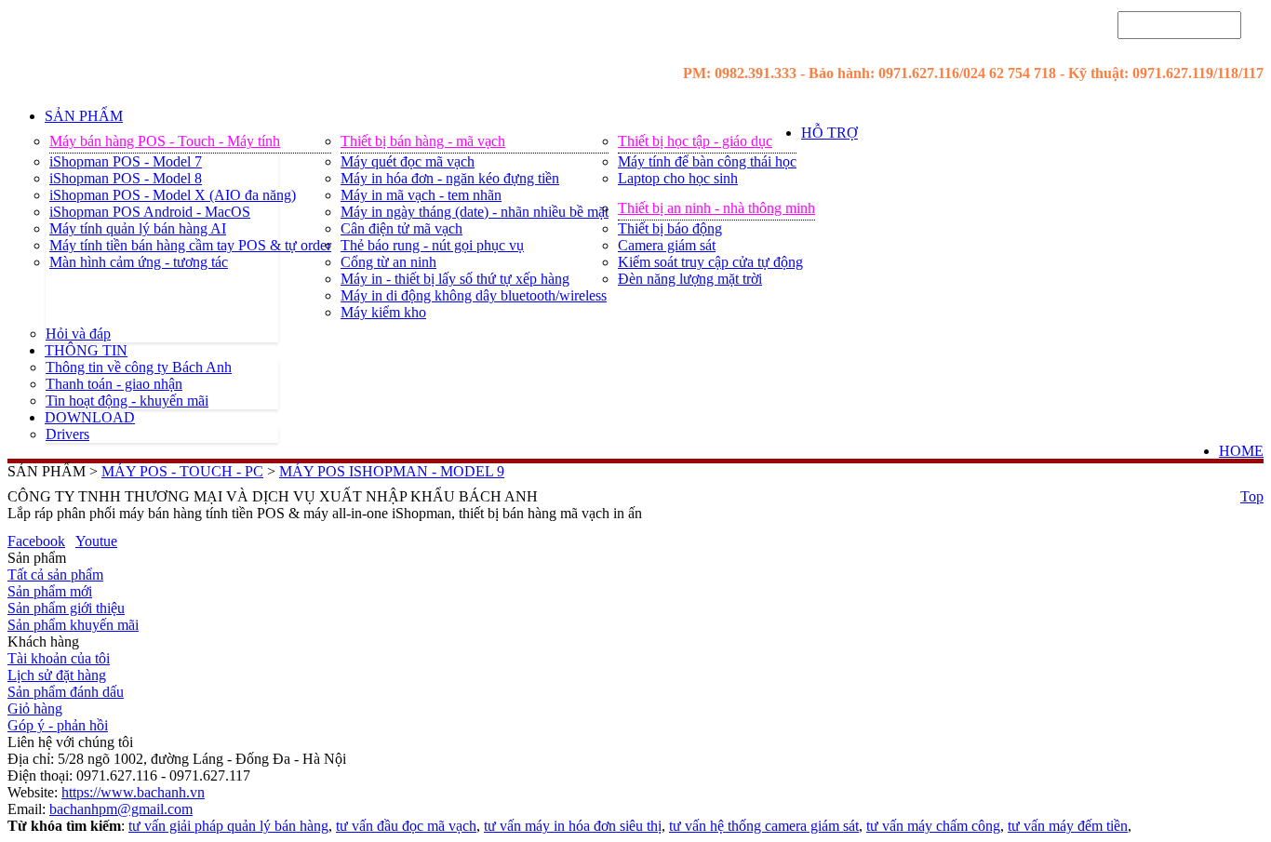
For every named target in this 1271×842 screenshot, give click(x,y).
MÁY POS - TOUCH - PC (182, 471)
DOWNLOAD (90, 417)
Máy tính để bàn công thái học (707, 161)
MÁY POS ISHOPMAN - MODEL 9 (391, 471)
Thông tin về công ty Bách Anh (139, 367)
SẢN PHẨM (84, 116)
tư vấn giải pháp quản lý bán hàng (228, 826)
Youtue (96, 541)
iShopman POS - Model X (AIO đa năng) (172, 195)
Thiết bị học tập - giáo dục (695, 141)
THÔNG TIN (86, 350)
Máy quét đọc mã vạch (408, 161)
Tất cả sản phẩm (55, 574)
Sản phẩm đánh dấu (65, 692)
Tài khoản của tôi (58, 658)
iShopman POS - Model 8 (125, 178)
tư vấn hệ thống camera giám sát (764, 826)
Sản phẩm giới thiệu (66, 608)
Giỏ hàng (34, 708)
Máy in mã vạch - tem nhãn (421, 195)
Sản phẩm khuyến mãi (73, 625)
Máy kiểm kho (383, 312)
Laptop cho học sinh (678, 178)
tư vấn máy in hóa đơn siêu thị (573, 826)
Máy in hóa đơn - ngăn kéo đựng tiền (450, 178)
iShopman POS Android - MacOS (149, 212)
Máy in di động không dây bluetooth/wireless (474, 295)
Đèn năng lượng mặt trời (690, 279)
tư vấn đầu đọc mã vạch (406, 826)
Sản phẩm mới (49, 591)
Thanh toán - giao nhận (114, 384)
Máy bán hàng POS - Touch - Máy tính (164, 141)
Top (1252, 496)
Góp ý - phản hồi (57, 725)
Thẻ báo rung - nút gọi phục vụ (432, 245)
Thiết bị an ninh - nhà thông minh (716, 208)
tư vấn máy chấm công (933, 826)
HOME (1241, 451)
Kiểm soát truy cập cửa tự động (710, 262)
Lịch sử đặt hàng (56, 675)
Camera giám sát (667, 245)
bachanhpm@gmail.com (121, 809)
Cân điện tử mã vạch (401, 228)
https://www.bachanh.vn (133, 792)
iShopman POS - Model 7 (125, 161)
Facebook (36, 541)
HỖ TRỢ (829, 132)
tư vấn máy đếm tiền (1068, 826)
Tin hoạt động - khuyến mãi (127, 400)
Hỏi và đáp (78, 333)
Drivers (67, 434)
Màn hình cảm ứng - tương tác (138, 262)
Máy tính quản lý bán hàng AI (137, 228)
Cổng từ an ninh (388, 262)
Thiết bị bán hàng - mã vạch (423, 141)
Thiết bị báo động (670, 228)
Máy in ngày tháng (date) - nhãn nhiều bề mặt (475, 212)
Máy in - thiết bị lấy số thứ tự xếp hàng (455, 279)
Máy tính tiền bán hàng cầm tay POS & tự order (190, 245)
